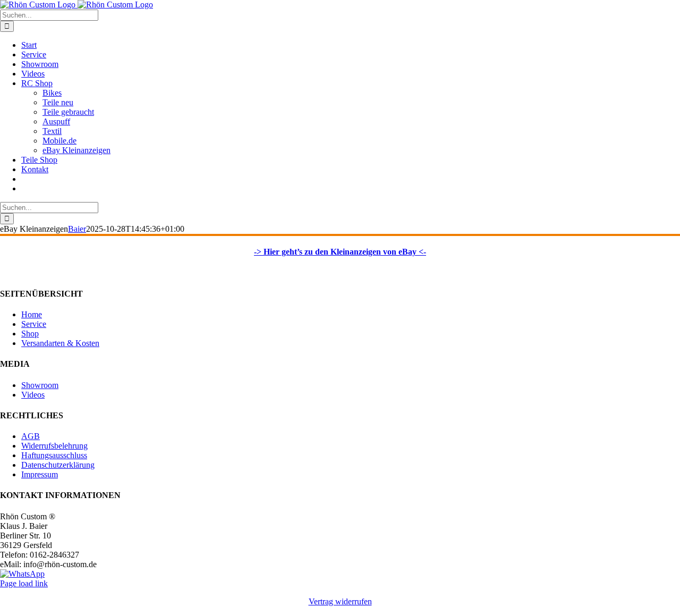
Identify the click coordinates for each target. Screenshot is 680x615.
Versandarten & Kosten (60, 343)
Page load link (24, 583)
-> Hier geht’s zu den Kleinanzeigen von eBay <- (340, 251)
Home (31, 314)
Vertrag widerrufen (340, 601)
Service (33, 323)
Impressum (39, 474)
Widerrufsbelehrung (54, 445)
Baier (77, 228)
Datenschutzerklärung (58, 464)
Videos (33, 394)
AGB (30, 436)
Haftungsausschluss (54, 455)
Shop (30, 333)
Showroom (39, 385)
